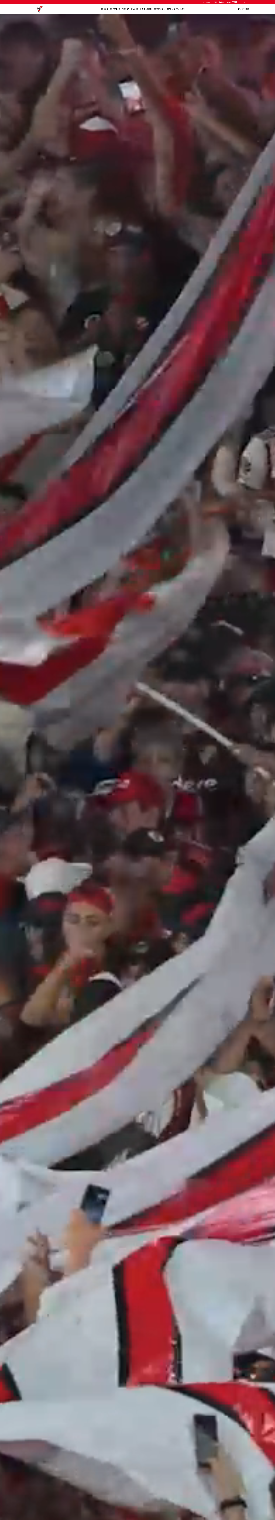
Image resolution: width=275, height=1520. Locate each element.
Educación (159, 9)
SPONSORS (206, 2)
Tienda (125, 9)
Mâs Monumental (176, 9)
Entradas (115, 9)
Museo (134, 9)
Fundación (146, 9)
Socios (104, 9)
